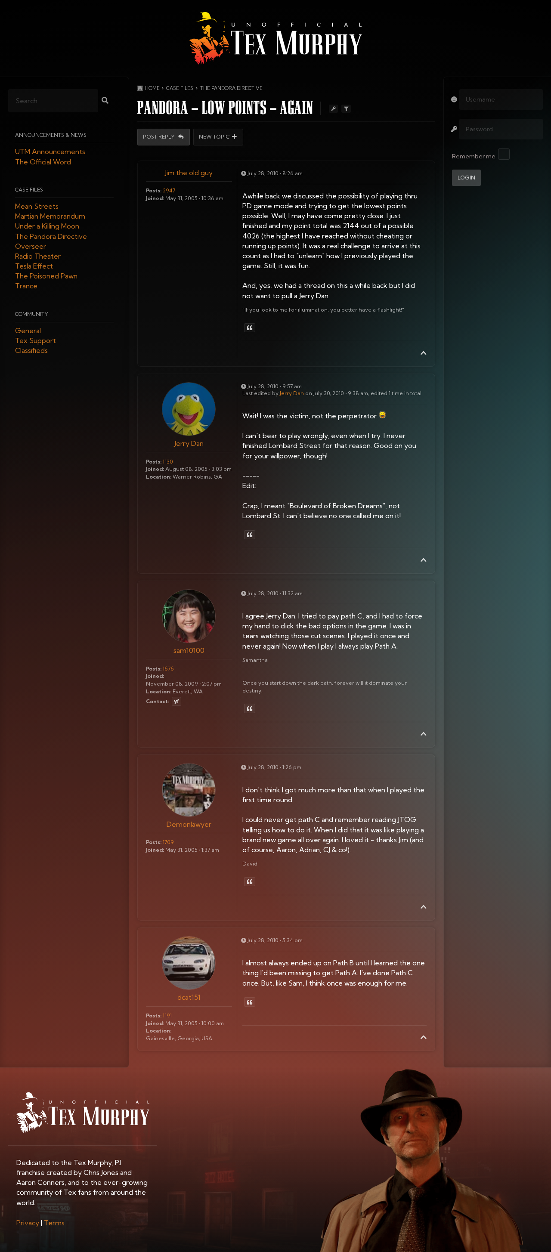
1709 (168, 842)
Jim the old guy (189, 172)
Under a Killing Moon (47, 226)
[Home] (275, 38)
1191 (167, 1015)
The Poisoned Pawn (46, 276)
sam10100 (188, 650)
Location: (158, 476)
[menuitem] (27, 1222)
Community (31, 314)
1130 (168, 461)
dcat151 (189, 997)
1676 (168, 668)
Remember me (473, 156)
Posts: (153, 190)
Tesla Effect (34, 266)
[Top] (424, 353)
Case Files (29, 189)
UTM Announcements (50, 152)
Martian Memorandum (50, 216)
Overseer (30, 246)
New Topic (214, 137)
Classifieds (31, 350)
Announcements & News (51, 135)
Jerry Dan (189, 443)
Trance (26, 286)
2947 (169, 190)
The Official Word (43, 162)
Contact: (157, 701)
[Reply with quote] (249, 328)
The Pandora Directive (51, 236)
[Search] (105, 101)
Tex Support (35, 341)
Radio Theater (38, 256)
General (28, 330)
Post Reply (159, 137)
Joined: (155, 198)
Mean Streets (37, 206)
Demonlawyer (189, 824)
